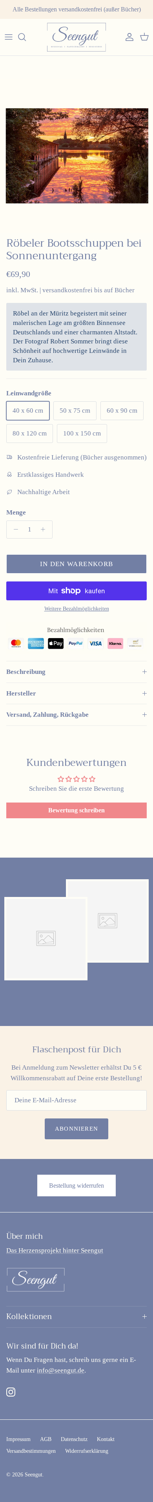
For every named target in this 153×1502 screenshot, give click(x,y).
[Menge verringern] (14, 529)
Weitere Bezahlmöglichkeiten (76, 609)
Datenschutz (74, 1439)
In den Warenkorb (76, 564)
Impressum (18, 1439)
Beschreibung (26, 671)
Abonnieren (76, 1129)
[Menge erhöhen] (45, 529)
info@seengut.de (60, 1370)
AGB (45, 1439)
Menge (16, 512)
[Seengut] (76, 37)
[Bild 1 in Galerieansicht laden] (76, 156)
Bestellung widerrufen (76, 1185)
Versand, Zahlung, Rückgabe (47, 714)
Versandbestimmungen (31, 1451)
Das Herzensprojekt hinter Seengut (54, 1250)
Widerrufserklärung (86, 1451)
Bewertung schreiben (76, 810)
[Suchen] (26, 37)
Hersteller (21, 693)
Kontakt (106, 1439)
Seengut (33, 1475)
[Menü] (8, 37)
